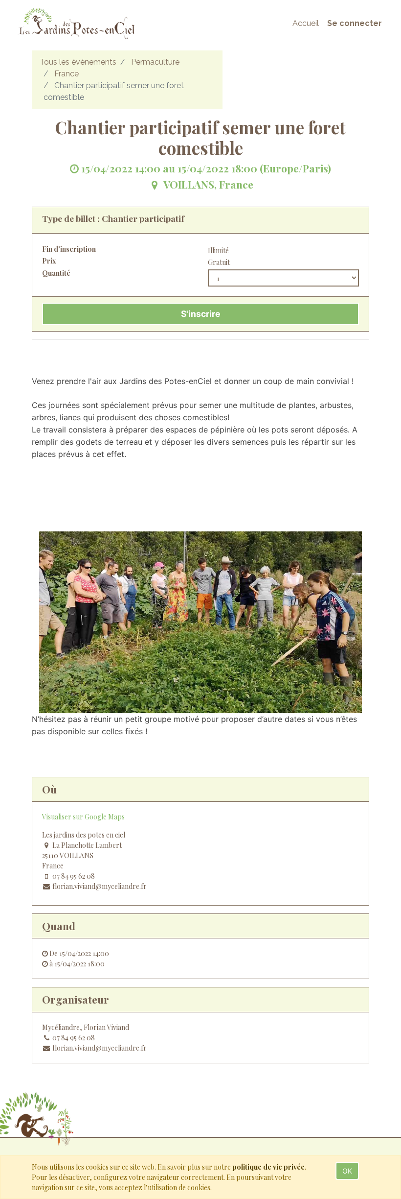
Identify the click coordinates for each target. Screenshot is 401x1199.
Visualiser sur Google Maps (83, 816)
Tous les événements (78, 62)
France (66, 73)
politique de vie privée (268, 1167)
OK (347, 1171)
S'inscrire (200, 314)
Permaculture (155, 62)
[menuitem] (306, 23)
